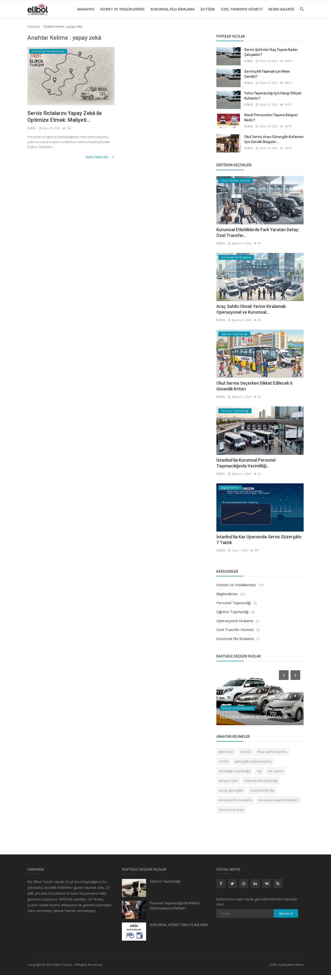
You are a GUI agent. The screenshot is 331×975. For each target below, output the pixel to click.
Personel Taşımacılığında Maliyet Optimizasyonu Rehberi (175, 905)
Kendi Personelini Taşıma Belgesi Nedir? (271, 117)
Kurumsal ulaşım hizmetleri (278, 800)
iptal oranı (226, 751)
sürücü (245, 751)
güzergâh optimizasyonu (253, 761)
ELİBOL (31, 128)
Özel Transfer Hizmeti (241, 9)
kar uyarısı (276, 771)
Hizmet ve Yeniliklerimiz (122, 9)
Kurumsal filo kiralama (235, 800)
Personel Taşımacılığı (233, 602)
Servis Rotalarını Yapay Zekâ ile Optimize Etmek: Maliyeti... (64, 116)
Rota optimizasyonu (272, 751)
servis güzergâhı (231, 790)
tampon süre (228, 780)
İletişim (208, 9)
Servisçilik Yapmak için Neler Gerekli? (267, 73)
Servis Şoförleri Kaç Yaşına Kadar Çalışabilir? (271, 52)
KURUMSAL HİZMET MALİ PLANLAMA (179, 925)
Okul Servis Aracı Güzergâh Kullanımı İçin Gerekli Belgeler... (274, 139)
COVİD (223, 761)
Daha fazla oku (97, 157)
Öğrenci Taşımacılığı (232, 611)
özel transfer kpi (262, 790)
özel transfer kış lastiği (260, 780)
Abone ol (286, 913)
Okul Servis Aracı (231, 809)
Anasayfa (85, 9)
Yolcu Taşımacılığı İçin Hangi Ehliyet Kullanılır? (272, 95)
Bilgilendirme (227, 593)
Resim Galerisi (281, 9)
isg (259, 771)
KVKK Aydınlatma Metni (287, 964)
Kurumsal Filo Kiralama (173, 9)
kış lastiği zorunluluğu (234, 771)
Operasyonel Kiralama (234, 620)
